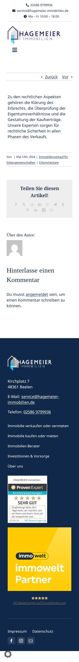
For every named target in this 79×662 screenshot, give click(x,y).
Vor (65, 76)
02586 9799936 (37, 411)
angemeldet (37, 294)
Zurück (51, 76)
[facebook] (11, 640)
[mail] (30, 640)
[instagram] (21, 640)
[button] (8, 654)
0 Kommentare (49, 162)
